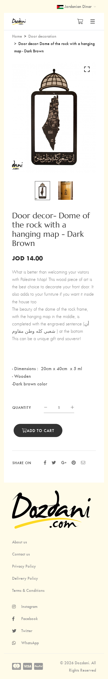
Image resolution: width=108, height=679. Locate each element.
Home (17, 36)
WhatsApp (30, 642)
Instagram (29, 606)
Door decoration (42, 36)
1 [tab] (51, 160)
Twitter (26, 630)
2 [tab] (58, 160)
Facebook (29, 618)
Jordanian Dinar (78, 6)
